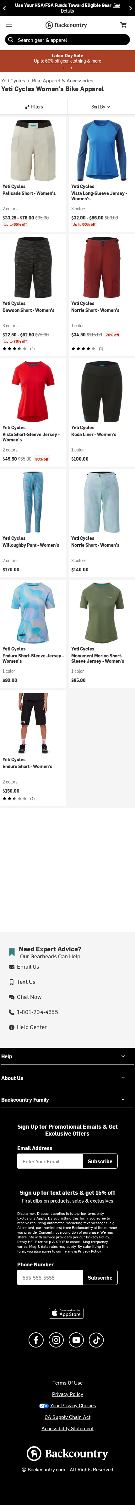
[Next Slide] (130, 8)
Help (6, 1056)
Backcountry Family (25, 1099)
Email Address (34, 1148)
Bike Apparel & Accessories (62, 80)
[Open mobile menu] (9, 25)
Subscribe (100, 1161)
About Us (12, 1077)
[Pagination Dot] (63, 67)
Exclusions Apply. (32, 1217)
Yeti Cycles (13, 80)
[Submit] (10, 39)
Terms (68, 1250)
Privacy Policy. (90, 1250)
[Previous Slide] (4, 8)
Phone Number (35, 1264)
